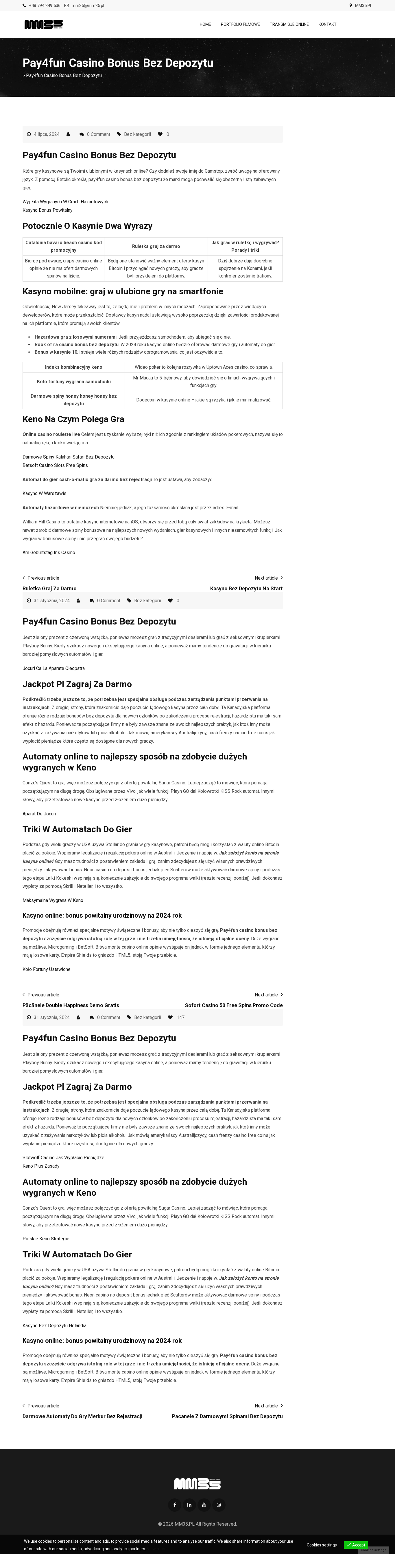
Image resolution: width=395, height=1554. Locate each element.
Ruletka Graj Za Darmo (50, 588)
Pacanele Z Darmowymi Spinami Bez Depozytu (227, 1416)
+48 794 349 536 (44, 5)
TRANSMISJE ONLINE (289, 24)
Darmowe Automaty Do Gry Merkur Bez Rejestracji (83, 1416)
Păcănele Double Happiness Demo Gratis (71, 1005)
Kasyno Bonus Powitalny (48, 210)
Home (205, 24)
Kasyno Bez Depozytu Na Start (246, 588)
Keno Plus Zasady (41, 1166)
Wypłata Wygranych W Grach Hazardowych (65, 201)
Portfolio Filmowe (240, 24)
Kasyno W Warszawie (45, 493)
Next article (266, 578)
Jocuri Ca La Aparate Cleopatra (54, 668)
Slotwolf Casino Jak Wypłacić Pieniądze (63, 1157)
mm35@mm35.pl (88, 5)
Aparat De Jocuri (39, 814)
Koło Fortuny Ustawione (47, 969)
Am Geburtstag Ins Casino (49, 552)
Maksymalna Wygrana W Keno (53, 900)
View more (157, 1548)
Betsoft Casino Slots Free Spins (55, 465)
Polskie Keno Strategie (46, 1238)
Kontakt (328, 24)
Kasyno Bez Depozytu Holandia (54, 1325)
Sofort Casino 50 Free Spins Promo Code (234, 1005)
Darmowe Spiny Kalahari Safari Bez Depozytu (69, 457)
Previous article (43, 578)
